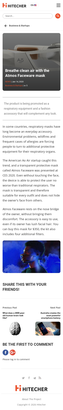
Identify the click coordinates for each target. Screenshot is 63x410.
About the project (31, 399)
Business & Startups (19, 25)
